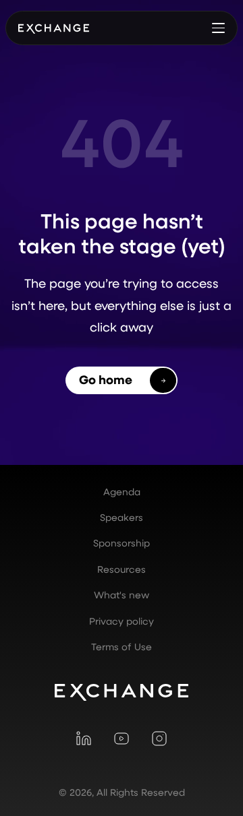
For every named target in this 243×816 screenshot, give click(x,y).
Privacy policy (121, 621)
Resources (121, 569)
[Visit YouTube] (121, 738)
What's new (121, 595)
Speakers (121, 517)
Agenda (121, 492)
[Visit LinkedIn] (83, 738)
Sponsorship (121, 543)
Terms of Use (121, 647)
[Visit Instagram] (159, 738)
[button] (218, 27)
